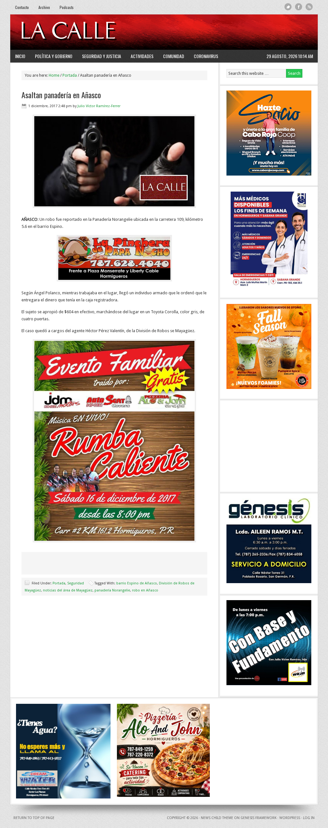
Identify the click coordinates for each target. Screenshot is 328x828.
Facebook (298, 7)
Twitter (288, 7)
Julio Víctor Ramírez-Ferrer (99, 106)
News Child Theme (217, 818)
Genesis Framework (258, 818)
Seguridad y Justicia (101, 56)
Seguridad (75, 583)
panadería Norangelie (112, 590)
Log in (309, 818)
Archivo (44, 7)
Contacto (22, 7)
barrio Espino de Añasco (136, 583)
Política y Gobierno (53, 56)
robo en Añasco (145, 590)
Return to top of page (33, 818)
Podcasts (67, 7)
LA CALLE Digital (84, 32)
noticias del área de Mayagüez (68, 590)
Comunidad (173, 56)
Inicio (20, 56)
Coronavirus (206, 56)
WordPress (289, 818)
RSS (309, 7)
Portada (59, 583)
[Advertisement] (235, 32)
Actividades (142, 56)
